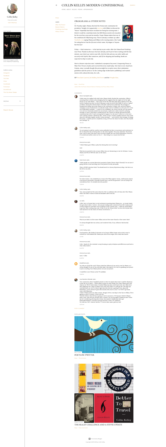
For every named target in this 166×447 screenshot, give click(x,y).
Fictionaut (6, 87)
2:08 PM (82, 212)
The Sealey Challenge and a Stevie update (98, 424)
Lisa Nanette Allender (86, 279)
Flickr (5, 81)
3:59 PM (82, 225)
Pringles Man (114, 77)
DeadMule (83, 263)
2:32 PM (82, 196)
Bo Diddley (93, 77)
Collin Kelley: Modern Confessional (93, 5)
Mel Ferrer (100, 77)
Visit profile (12, 22)
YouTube (6, 78)
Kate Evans (83, 160)
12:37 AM (82, 304)
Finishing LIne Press (61, 29)
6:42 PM (82, 248)
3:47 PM (82, 171)
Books (74, 9)
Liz (80, 201)
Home (64, 9)
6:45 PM (82, 258)
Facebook (6, 75)
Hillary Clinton (59, 31)
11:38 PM (82, 274)
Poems (80, 9)
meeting (100, 28)
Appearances (88, 9)
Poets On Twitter (84, 355)
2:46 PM (82, 155)
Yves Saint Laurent (83, 77)
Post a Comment (79, 308)
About (69, 9)
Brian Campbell (84, 96)
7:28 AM (82, 184)
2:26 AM (82, 137)
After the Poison (60, 25)
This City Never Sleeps (10, 92)
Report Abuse (8, 110)
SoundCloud (7, 89)
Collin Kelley (83, 127)
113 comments (82, 358)
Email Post (81, 84)
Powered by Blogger (96, 438)
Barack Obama (59, 27)
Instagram (6, 73)
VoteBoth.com (78, 40)
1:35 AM (81, 122)
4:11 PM (81, 236)
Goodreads (6, 84)
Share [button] (57, 18)
